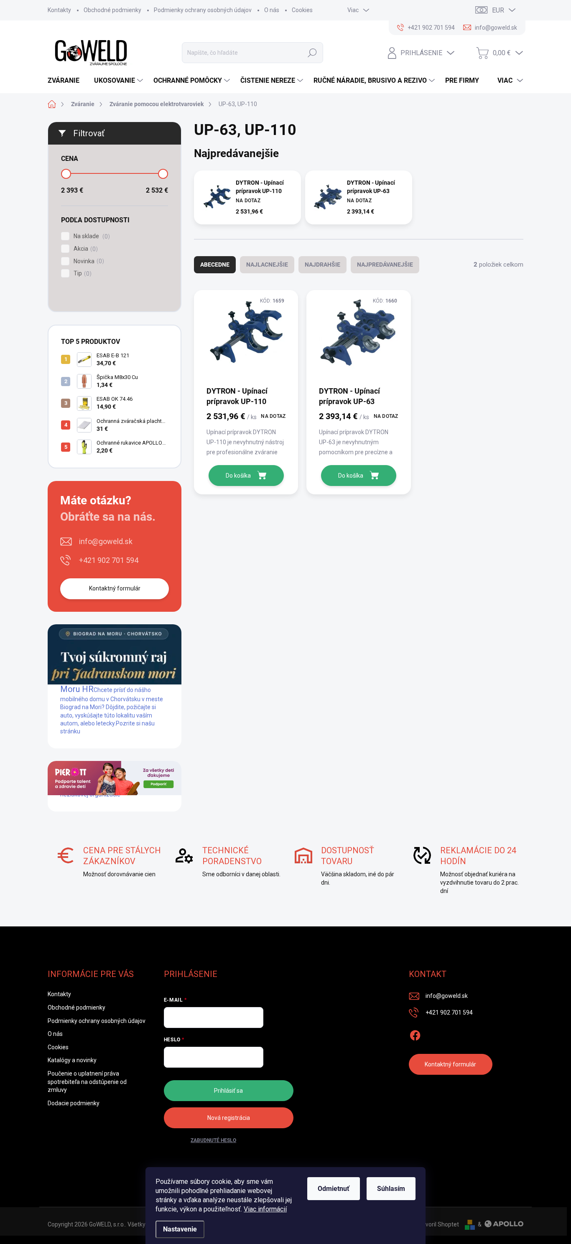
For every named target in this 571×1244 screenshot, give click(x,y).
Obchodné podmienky (112, 10)
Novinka (88, 261)
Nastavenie (180, 1229)
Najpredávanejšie (385, 264)
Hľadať (312, 52)
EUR (498, 10)
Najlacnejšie (267, 264)
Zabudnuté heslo (213, 1140)
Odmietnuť (333, 1189)
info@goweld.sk (106, 541)
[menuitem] (67, 80)
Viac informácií (265, 1209)
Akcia (85, 248)
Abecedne (214, 264)
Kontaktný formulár (114, 588)
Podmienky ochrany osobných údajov (203, 10)
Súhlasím (391, 1189)
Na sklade (91, 236)
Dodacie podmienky (73, 1103)
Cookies (302, 10)
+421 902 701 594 (108, 560)
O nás (271, 10)
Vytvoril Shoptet (438, 1224)
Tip (81, 273)
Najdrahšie (322, 264)
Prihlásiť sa (228, 1090)
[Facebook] (415, 1034)
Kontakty (59, 10)
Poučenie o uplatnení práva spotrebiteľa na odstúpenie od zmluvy (87, 1081)
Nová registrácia (228, 1117)
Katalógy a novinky (72, 1060)
